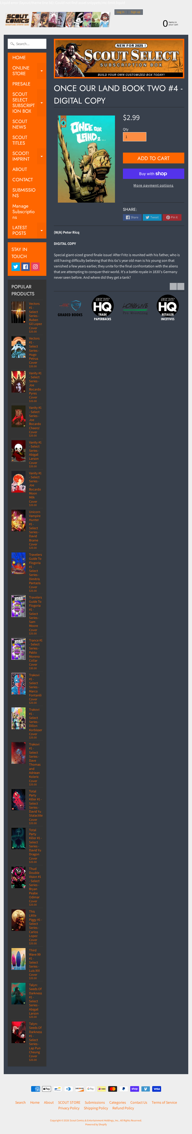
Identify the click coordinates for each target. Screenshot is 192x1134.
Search (20, 1102)
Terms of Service (164, 1102)
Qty (125, 129)
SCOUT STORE (69, 1102)
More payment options (153, 185)
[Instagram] (35, 266)
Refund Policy (123, 1108)
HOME (19, 57)
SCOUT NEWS (19, 124)
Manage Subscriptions (23, 212)
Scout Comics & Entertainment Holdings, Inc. (94, 1120)
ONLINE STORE (29, 71)
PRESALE (21, 84)
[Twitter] (15, 266)
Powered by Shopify (96, 1124)
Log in (120, 12)
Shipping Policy (96, 1108)
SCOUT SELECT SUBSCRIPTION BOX (29, 103)
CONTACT (22, 179)
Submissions (95, 1102)
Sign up (135, 12)
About (49, 1102)
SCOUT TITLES (19, 140)
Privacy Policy (68, 1108)
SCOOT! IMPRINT (29, 156)
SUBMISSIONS (24, 193)
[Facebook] (25, 266)
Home (35, 1102)
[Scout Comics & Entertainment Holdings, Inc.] (57, 20)
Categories (117, 1102)
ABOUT (19, 169)
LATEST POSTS (29, 230)
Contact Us (138, 1102)
